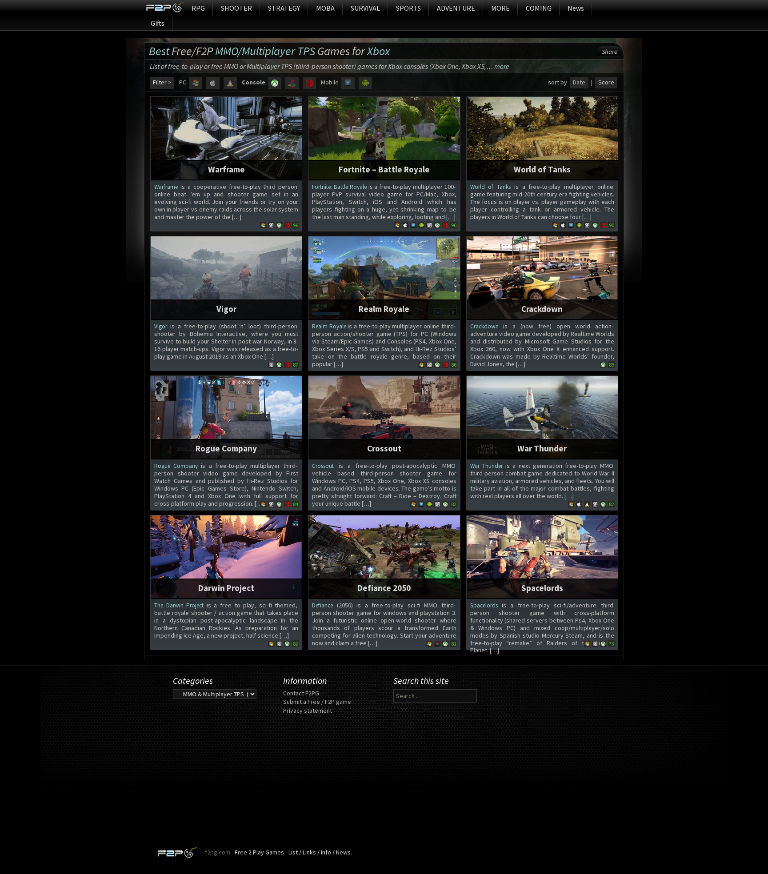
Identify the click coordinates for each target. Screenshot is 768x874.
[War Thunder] (542, 416)
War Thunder (542, 448)
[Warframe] (226, 137)
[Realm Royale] (384, 276)
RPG (198, 8)
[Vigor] (226, 276)
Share (609, 52)
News (576, 8)
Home (165, 7)
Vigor (226, 308)
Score (606, 82)
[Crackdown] (542, 276)
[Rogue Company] (226, 416)
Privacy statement (307, 710)
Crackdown (542, 308)
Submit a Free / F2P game (317, 702)
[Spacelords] (542, 555)
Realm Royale (384, 308)
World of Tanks (542, 169)
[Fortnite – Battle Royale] (384, 137)
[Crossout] (384, 416)
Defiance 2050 (384, 588)
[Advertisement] (384, 784)
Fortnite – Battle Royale (384, 169)
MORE (500, 8)
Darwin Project (226, 588)
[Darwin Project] (226, 555)
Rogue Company (226, 448)
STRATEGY (284, 8)
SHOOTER (236, 8)
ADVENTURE (456, 8)
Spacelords (542, 588)
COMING (539, 8)
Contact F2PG (301, 693)
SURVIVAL (365, 8)
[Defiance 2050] (384, 555)
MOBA (325, 8)
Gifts (157, 23)
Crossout (384, 448)
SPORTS (408, 8)
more (501, 66)
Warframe (226, 169)
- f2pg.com (215, 853)
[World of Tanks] (542, 137)
